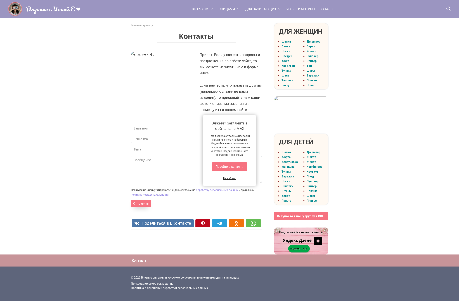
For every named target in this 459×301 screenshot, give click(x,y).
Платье (312, 80)
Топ (309, 66)
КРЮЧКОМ (200, 9)
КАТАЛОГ (327, 9)
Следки (286, 56)
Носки (285, 51)
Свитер (312, 61)
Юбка (285, 61)
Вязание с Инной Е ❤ (53, 9)
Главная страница (142, 25)
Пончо (311, 85)
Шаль (285, 75)
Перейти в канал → (229, 166)
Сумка (285, 46)
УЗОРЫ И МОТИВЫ (300, 9)
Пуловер (312, 56)
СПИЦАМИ (227, 9)
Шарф (311, 70)
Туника (286, 70)
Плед (310, 176)
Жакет (311, 157)
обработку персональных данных (217, 190)
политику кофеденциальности (150, 194)
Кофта (286, 157)
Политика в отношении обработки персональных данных (169, 288)
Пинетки (287, 186)
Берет (311, 46)
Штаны (286, 191)
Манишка (288, 166)
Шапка (286, 41)
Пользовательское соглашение (152, 283)
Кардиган (288, 66)
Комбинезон (315, 166)
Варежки (313, 75)
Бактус (286, 85)
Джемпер (313, 41)
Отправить (141, 203)
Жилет (311, 51)
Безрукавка (289, 162)
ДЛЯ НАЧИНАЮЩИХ (260, 9)
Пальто (286, 200)
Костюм (312, 171)
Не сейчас (229, 178)
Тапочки (287, 80)
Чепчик (312, 191)
